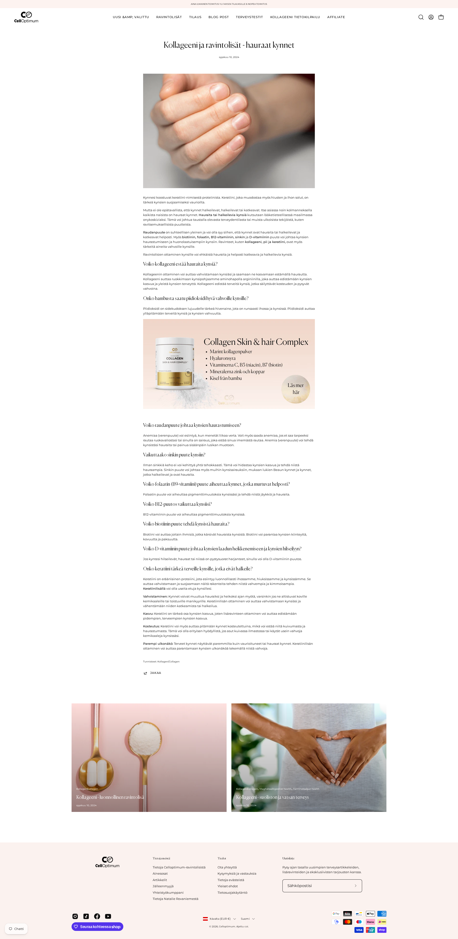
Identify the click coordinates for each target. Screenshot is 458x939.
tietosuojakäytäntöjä (265, 499)
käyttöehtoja (288, 499)
